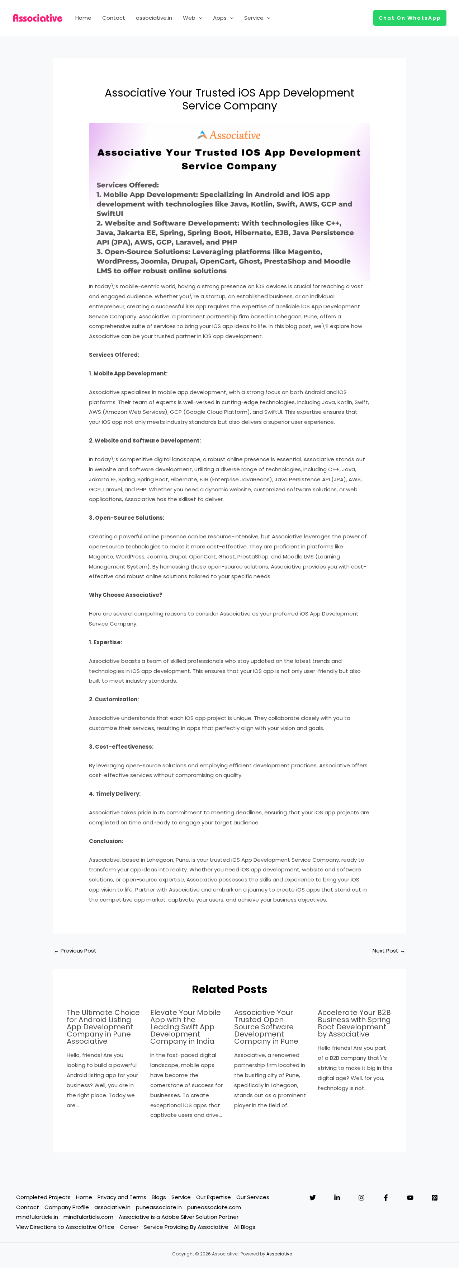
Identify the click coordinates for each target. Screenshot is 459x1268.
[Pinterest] (434, 1197)
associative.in (154, 18)
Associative (279, 1254)
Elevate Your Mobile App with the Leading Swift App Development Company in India (185, 1026)
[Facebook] (386, 1197)
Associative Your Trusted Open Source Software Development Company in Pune (266, 1026)
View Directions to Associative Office (65, 1227)
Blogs (159, 1197)
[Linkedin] (337, 1197)
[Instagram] (361, 1197)
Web (189, 18)
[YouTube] (410, 1197)
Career (129, 1227)
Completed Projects (43, 1197)
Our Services (252, 1197)
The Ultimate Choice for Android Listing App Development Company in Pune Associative (103, 1026)
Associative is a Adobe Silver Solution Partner (178, 1217)
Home (83, 18)
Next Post (389, 950)
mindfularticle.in (37, 1217)
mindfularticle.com (88, 1217)
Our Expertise (213, 1197)
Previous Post (75, 950)
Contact (113, 18)
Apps (220, 18)
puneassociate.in (159, 1207)
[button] (198, 18)
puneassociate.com (214, 1207)
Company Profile (66, 1207)
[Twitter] (312, 1197)
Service (254, 18)
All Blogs (244, 1227)
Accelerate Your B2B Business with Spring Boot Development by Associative (354, 1023)
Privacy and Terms (122, 1197)
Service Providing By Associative (186, 1227)
